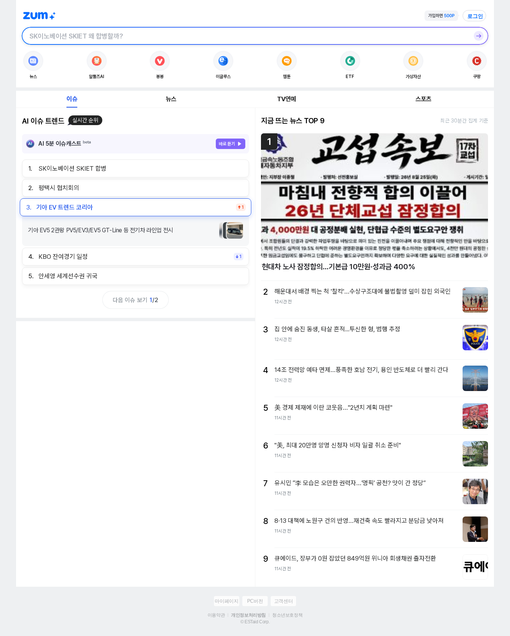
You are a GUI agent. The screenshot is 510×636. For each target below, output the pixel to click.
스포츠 (424, 99)
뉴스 (171, 99)
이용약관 (216, 615)
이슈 (71, 99)
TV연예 (286, 99)
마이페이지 (226, 601)
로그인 (475, 16)
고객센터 (283, 601)
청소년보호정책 (287, 615)
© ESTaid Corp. (255, 621)
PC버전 (255, 601)
